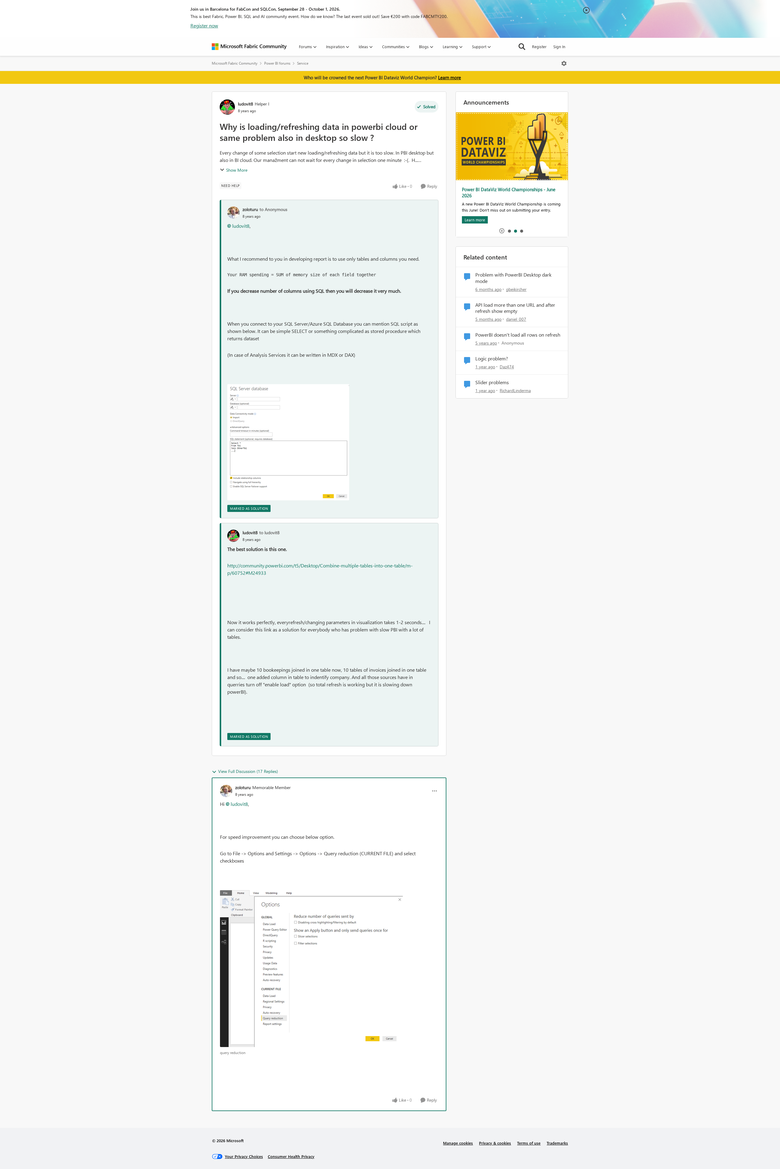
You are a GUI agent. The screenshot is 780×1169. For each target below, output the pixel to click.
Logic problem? (491, 359)
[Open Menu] (564, 63)
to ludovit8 (269, 532)
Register (539, 46)
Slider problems (492, 382)
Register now (204, 25)
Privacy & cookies (495, 1143)
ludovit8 (245, 104)
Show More (236, 170)
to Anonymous (273, 209)
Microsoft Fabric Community (234, 63)
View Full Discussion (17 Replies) (248, 771)
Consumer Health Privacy (291, 1156)
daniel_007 (516, 319)
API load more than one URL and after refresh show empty (515, 308)
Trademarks (557, 1143)
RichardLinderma (515, 390)
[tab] (509, 231)
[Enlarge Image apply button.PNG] (311, 968)
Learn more (449, 77)
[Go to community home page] (249, 46)
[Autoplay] (502, 231)
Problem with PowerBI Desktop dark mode (513, 278)
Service (302, 63)
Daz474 (507, 367)
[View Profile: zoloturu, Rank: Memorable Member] (226, 791)
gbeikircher (516, 289)
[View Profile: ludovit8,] (233, 536)
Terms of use (529, 1143)
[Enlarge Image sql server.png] (288, 442)
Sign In (559, 46)
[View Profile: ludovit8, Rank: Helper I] (227, 107)
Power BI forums (277, 63)
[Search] (522, 46)
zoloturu (250, 209)
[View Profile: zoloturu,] (233, 212)
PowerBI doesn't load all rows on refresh (517, 335)
